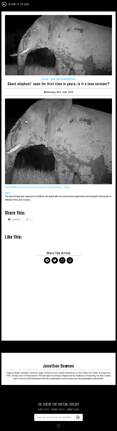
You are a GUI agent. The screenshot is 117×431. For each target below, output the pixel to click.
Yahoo (7, 193)
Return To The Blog (19, 4)
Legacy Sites (43, 409)
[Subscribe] (78, 417)
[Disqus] (58, 300)
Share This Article (58, 253)
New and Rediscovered (63, 79)
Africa (45, 79)
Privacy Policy (58, 409)
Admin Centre (73, 409)
